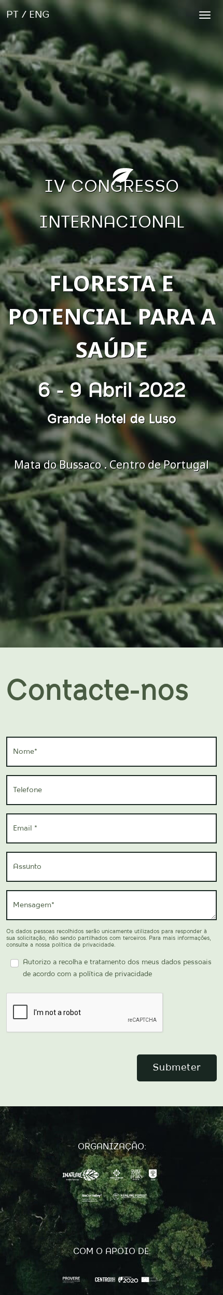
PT (12, 14)
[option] (111, 323)
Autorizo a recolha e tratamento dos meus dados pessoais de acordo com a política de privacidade (117, 968)
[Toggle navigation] (205, 15)
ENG (39, 14)
